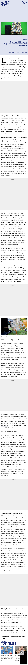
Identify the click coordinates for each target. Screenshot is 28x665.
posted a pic (12, 365)
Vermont (15, 438)
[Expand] (21, 652)
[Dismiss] (26, 652)
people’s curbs (5, 78)
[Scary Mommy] (6, 3)
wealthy (4, 65)
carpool (21, 60)
